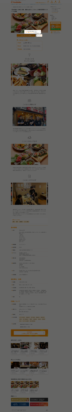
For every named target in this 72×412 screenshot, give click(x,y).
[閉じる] (39, 31)
